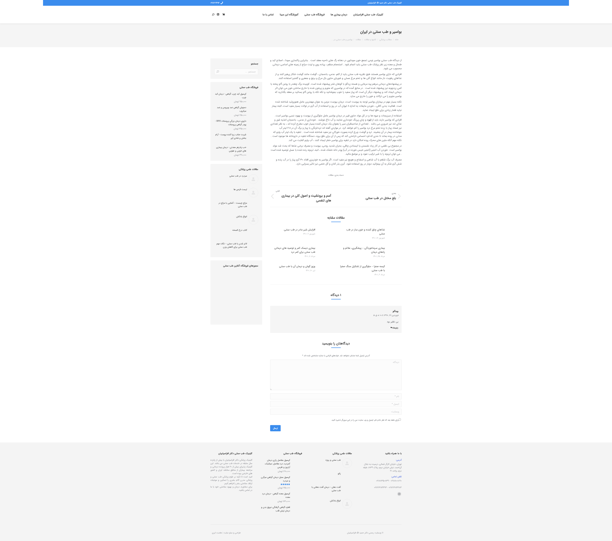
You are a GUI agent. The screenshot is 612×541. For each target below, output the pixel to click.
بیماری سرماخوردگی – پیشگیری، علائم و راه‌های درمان (364, 250)
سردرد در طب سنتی (238, 176)
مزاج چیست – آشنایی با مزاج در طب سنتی (233, 204)
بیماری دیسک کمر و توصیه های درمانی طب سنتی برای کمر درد (294, 250)
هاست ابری (217, 532)
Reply (395, 328)
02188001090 (396, 480)
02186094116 (214, 2)
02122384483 (395, 487)
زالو (339, 473)
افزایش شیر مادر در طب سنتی (299, 230)
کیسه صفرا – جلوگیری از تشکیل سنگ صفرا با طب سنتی (362, 268)
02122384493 (380, 487)
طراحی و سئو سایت (232, 532)
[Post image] (397, 234)
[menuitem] (368, 14)
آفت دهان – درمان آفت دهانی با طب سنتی (326, 489)
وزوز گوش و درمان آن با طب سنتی (297, 266)
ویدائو (395, 311)
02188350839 (382, 480)
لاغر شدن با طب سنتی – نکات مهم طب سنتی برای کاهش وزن (231, 245)
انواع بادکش (241, 216)
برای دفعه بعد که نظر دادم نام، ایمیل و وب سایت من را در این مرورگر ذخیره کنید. (365, 420)
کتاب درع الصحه (239, 230)
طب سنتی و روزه (333, 460)
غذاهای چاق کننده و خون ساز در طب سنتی (365, 232)
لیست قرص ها (240, 189)
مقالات (331, 175)
